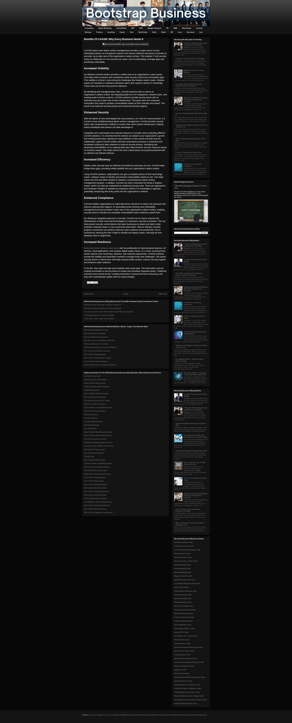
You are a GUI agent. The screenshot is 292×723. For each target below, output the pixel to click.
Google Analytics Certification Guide (187, 692)
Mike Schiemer (106, 715)
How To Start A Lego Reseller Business (97, 467)
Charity (195, 715)
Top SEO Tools (89, 456)
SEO (141, 28)
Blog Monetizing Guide (91, 425)
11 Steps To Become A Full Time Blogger (190, 59)
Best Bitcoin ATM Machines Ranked (96, 330)
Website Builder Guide (182, 553)
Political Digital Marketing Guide (185, 703)
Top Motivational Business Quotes (95, 488)
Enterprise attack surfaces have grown (101, 248)
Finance (99, 32)
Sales (154, 32)
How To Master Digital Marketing (95, 354)
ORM (175, 28)
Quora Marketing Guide (182, 598)
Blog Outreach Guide (181, 640)
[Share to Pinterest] (97, 282)
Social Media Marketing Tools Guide (187, 583)
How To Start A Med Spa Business (95, 495)
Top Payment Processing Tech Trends (96, 400)
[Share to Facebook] (94, 282)
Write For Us (156, 715)
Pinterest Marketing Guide (183, 613)
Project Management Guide (184, 666)
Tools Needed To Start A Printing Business (98, 502)
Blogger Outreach (154, 28)
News (118, 715)
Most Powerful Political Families (94, 460)
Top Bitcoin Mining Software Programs (96, 386)
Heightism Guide (180, 670)
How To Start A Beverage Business (95, 484)
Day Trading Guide (90, 428)
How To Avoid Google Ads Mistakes (96, 361)
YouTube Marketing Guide (183, 606)
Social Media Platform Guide (184, 628)
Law (201, 32)
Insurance (190, 32)
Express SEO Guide (181, 632)
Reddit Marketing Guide (182, 602)
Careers (188, 715)
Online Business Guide (182, 643)
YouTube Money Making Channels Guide (189, 662)
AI (184, 715)
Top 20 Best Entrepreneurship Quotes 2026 (191, 451)
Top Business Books (91, 414)
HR (172, 32)
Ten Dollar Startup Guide (92, 376)
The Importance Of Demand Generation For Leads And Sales (195, 436)
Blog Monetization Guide (183, 557)
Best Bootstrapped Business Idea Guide (188, 647)
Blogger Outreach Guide (183, 576)
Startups (88, 32)
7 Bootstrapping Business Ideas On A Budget (99, 315)
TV (137, 715)
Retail (163, 32)
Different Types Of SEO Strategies (95, 379)
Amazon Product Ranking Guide (94, 383)
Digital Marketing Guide (182, 565)
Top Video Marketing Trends (93, 421)
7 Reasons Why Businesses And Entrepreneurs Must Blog (195, 44)
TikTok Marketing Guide (182, 625)
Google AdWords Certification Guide (187, 685)
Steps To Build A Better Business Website (98, 432)
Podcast (132, 715)
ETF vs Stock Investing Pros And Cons (97, 351)
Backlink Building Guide (182, 572)
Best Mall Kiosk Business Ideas (94, 449)
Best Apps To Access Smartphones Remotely (99, 340)
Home (126, 294)
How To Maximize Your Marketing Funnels (98, 407)
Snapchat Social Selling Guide (185, 610)
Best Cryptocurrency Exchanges (95, 333)
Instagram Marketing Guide (184, 617)
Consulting (89, 28)
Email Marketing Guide (182, 568)
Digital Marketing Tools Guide (184, 580)
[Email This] (88, 282)
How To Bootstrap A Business (94, 453)
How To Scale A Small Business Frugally (97, 358)
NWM (123, 715)
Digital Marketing (105, 28)
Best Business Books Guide (184, 651)
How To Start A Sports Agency (94, 481)
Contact (199, 28)
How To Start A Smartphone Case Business (98, 512)
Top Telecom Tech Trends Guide (185, 636)
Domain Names (166, 715)
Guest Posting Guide (181, 673)
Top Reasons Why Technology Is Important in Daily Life (102, 305)
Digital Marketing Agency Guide (185, 658)
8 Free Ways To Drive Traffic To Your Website (99, 319)
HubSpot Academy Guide (183, 681)
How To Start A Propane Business (95, 477)
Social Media (121, 28)
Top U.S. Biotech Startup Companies (96, 393)
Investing (111, 32)
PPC (132, 28)
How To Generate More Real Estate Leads (98, 435)
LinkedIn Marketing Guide (183, 621)
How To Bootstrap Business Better (95, 498)
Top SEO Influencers (91, 418)
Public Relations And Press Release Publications (100, 365)
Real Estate (142, 32)
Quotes (148, 715)
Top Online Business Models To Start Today (98, 446)
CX (127, 715)
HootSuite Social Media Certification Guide (189, 677)
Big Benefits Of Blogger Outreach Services (98, 442)
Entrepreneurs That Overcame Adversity (97, 474)
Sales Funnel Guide (181, 587)
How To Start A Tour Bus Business (95, 509)
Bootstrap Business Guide (183, 542)
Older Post (162, 294)
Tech (132, 32)
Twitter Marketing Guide (182, 595)
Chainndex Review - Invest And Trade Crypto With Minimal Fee (195, 374)
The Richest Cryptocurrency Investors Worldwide (100, 347)
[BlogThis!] (90, 282)
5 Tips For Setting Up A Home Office (188, 152)
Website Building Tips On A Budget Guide (189, 696)
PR (167, 28)
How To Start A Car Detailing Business (96, 491)
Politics (179, 715)
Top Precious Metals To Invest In (95, 404)
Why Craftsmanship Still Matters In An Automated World (102, 308)
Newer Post (89, 294)
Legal (113, 715)
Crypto (122, 32)
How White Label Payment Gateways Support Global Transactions (188, 85)
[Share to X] (92, 282)
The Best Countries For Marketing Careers (98, 463)
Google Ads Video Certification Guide (187, 688)
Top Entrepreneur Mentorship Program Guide (190, 700)
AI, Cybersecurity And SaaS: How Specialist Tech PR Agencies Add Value (108, 312)
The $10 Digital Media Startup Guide (187, 550)
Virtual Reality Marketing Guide (185, 591)
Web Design (186, 28)
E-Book (141, 715)
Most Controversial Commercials (95, 397)
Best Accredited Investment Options (96, 337)
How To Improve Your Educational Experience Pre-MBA (187, 510)
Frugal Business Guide (182, 655)
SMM (174, 715)
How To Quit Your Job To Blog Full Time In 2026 (194, 463)
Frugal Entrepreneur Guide (184, 546)
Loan (180, 32)
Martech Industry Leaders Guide (186, 561)
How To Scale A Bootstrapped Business (97, 505)
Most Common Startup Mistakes (95, 411)
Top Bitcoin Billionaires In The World (96, 344)
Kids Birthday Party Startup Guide (95, 470)
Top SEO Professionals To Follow (95, 439)
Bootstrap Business (93, 715)
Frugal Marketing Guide (91, 390)
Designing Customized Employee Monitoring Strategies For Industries (195, 99)
